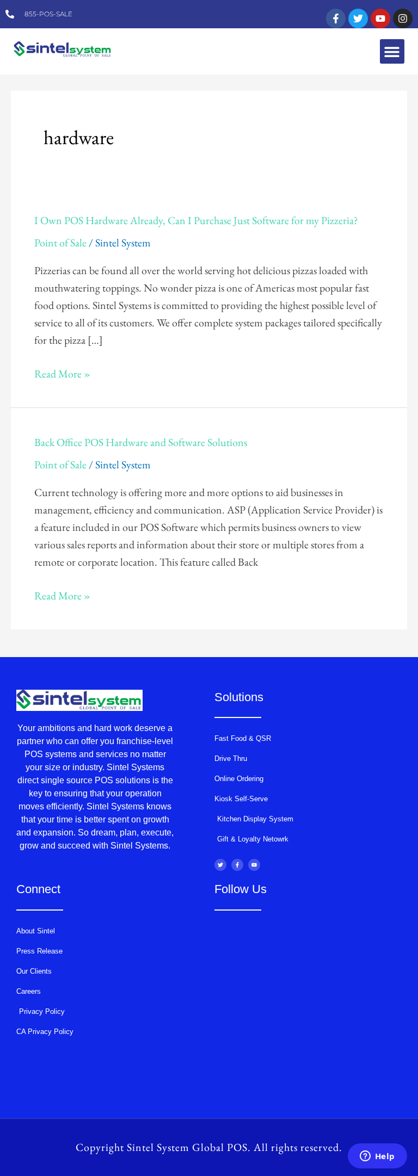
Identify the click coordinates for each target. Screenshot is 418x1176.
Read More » (62, 373)
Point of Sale (60, 243)
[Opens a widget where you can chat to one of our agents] (377, 1157)
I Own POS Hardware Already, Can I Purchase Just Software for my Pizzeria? (196, 220)
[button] (392, 51)
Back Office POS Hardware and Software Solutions (140, 442)
